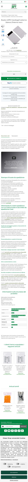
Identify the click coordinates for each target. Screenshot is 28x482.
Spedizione (18, 50)
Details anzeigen (14, 480)
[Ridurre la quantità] (2, 74)
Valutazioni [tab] (15, 136)
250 (12, 316)
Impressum (15, 459)
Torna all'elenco (4, 15)
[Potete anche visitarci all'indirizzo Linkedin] (22, 431)
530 (15, 310)
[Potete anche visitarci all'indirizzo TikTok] (19, 431)
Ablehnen (14, 477)
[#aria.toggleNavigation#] (2, 6)
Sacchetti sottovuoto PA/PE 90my (7, 406)
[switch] (4, 464)
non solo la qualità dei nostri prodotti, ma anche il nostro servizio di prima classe (13, 276)
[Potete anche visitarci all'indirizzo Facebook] (5, 431)
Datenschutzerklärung (6, 459)
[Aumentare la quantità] (25, 74)
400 (12, 310)
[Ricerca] (26, 11)
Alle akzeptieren (14, 472)
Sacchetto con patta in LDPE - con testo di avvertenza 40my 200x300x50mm (7, 368)
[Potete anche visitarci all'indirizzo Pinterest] (12, 431)
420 (12, 315)
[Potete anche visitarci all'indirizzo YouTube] (9, 431)
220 (22, 315)
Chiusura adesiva (14, 324)
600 (21, 315)
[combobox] (14, 56)
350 (15, 315)
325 (15, 316)
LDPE (12, 319)
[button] (25, 1)
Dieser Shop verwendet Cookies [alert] (14, 438)
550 (17, 310)
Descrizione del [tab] (5, 136)
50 (12, 327)
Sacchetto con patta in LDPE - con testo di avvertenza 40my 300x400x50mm (20, 368)
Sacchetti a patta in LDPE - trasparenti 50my (20, 407)
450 (14, 310)
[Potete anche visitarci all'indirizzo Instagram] (15, 431)
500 (19, 315)
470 (17, 315)
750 (17, 316)
